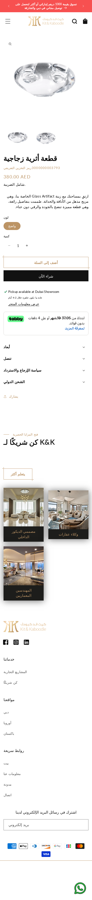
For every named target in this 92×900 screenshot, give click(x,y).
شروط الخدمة (63, 876)
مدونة (8, 784)
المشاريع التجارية (15, 672)
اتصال (8, 795)
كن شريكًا (10, 682)
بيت (6, 763)
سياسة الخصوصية (41, 876)
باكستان (9, 733)
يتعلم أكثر (18, 474)
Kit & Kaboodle (51, 868)
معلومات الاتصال (17, 882)
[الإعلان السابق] (9, 6)
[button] (7, 21)
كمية (6, 236)
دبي (6, 712)
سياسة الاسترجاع (17, 876)
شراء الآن (46, 276)
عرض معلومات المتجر (23, 304)
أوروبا (7, 723)
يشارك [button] (13, 396)
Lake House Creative (59, 891)
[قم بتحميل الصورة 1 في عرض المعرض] (18, 137)
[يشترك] (83, 824)
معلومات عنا (12, 774)
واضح (12, 226)
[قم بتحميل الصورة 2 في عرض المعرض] (46, 137)
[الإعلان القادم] (83, 6)
